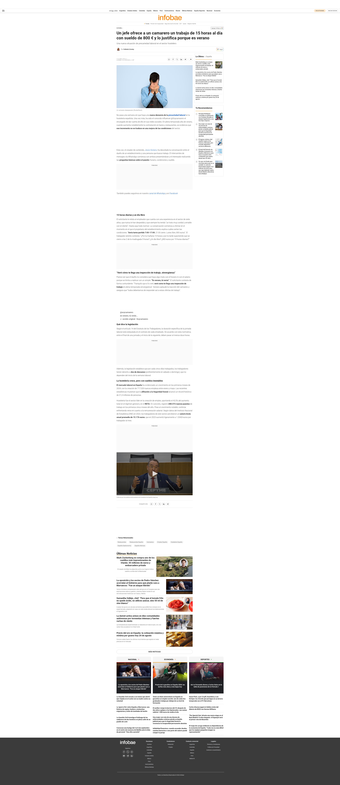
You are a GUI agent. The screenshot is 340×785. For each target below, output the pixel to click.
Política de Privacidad (213, 747)
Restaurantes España (136, 542)
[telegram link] (127, 755)
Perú (161, 11)
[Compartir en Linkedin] (181, 59)
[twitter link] (127, 751)
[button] (3, 11)
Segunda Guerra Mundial (171, 23)
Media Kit (192, 758)
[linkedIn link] (131, 755)
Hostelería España (176, 542)
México (155, 11)
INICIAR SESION (332, 10)
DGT (180, 23)
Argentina (122, 11)
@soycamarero (126, 312)
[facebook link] (123, 751)
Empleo (171, 747)
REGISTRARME (320, 10)
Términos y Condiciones (213, 744)
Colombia (142, 11)
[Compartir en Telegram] (185, 59)
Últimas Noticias (187, 11)
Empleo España (162, 542)
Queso (184, 23)
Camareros (150, 542)
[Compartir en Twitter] (177, 59)
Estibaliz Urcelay (129, 49)
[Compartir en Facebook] (173, 59)
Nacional (209, 11)
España (149, 11)
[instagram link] (131, 751)
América (149, 744)
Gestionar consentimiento (213, 750)
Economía (217, 11)
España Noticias (140, 546)
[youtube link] (123, 755)
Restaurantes (122, 542)
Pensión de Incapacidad (157, 23)
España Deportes (199, 11)
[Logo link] (170, 17)
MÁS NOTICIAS (154, 652)
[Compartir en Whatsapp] (169, 59)
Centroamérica (169, 11)
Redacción (171, 744)
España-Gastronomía (124, 546)
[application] (155, 473)
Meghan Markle (191, 23)
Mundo (178, 11)
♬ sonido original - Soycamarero (134, 319)
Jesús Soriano (150, 150)
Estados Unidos (132, 11)
